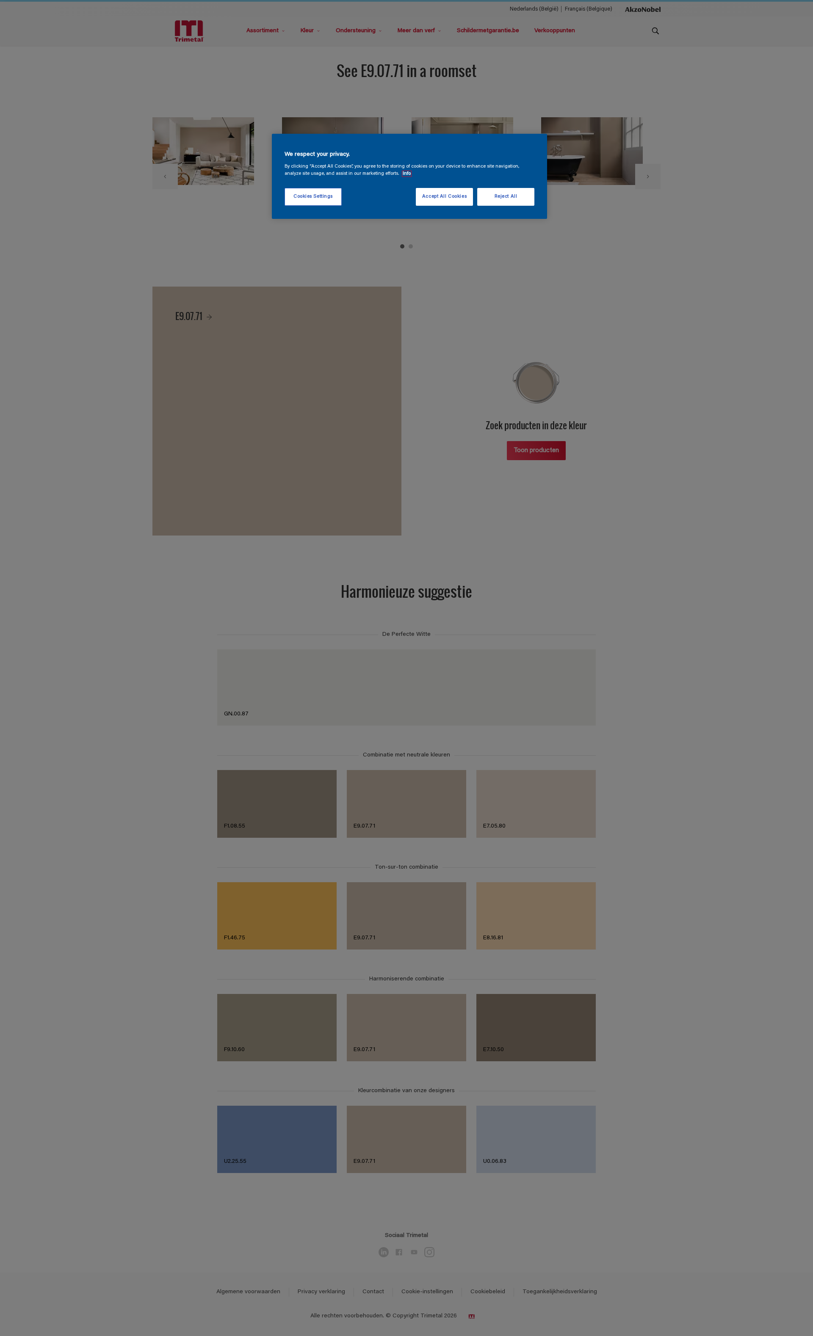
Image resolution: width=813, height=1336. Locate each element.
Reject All (506, 196)
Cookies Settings (313, 196)
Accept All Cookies (444, 196)
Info (407, 173)
